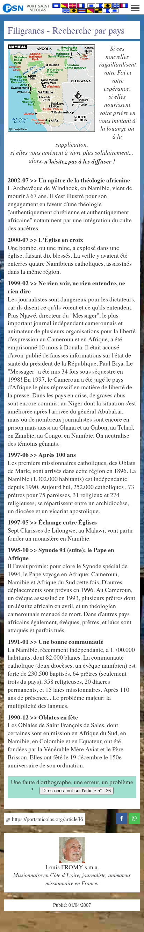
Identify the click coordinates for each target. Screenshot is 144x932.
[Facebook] (121, 817)
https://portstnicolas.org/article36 (46, 818)
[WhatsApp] (134, 817)
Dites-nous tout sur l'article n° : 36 (76, 790)
